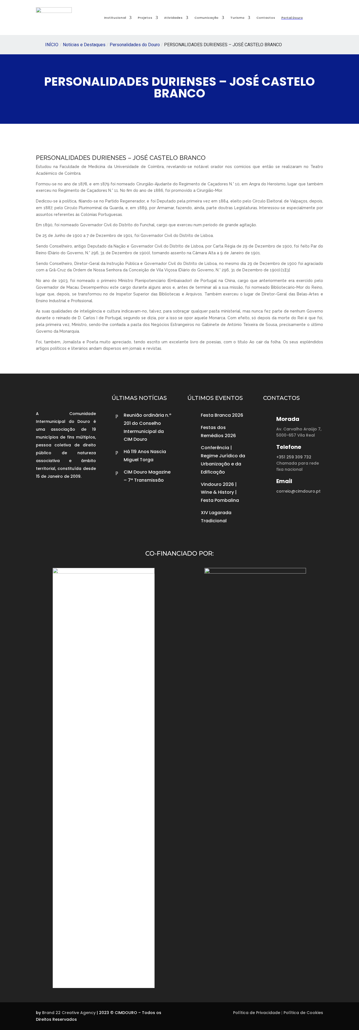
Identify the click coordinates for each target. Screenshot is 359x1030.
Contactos (265, 18)
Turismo (237, 18)
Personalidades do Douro (135, 44)
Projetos (145, 18)
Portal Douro (292, 18)
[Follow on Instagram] (55, 493)
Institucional (115, 18)
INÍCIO (51, 44)
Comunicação (206, 18)
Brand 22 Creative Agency (69, 1012)
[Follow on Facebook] (41, 493)
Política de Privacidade (256, 1012)
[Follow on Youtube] (68, 493)
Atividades (173, 18)
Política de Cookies (303, 1012)
